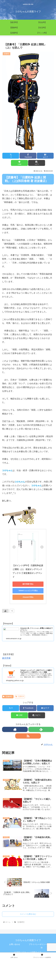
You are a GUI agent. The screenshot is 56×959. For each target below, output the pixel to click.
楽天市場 (6, 658)
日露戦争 (21, 696)
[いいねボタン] (5, 611)
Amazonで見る (28, 597)
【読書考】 (9, 696)
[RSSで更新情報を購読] (28, 736)
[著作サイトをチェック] (15, 729)
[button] (36, 163)
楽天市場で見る (28, 584)
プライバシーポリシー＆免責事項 (41, 946)
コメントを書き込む (28, 914)
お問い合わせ (14, 944)
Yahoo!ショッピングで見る (28, 590)
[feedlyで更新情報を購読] (41, 729)
